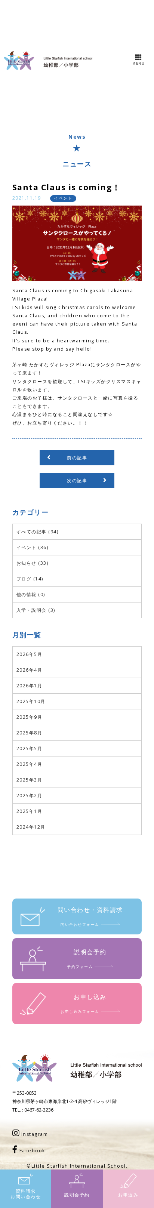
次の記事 (77, 480)
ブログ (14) (29, 579)
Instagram (33, 1134)
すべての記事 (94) (37, 531)
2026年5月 (29, 654)
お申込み (128, 1195)
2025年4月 (29, 764)
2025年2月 (29, 795)
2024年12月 (31, 827)
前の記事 (77, 457)
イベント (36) (32, 547)
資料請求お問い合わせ (25, 1194)
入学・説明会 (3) (35, 610)
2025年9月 (29, 717)
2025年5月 (29, 748)
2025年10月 (31, 701)
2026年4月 (29, 670)
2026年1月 (29, 685)
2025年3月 (29, 780)
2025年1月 (29, 811)
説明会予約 (77, 1195)
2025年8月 (29, 733)
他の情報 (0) (30, 594)
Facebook (31, 1150)
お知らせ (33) (32, 563)
